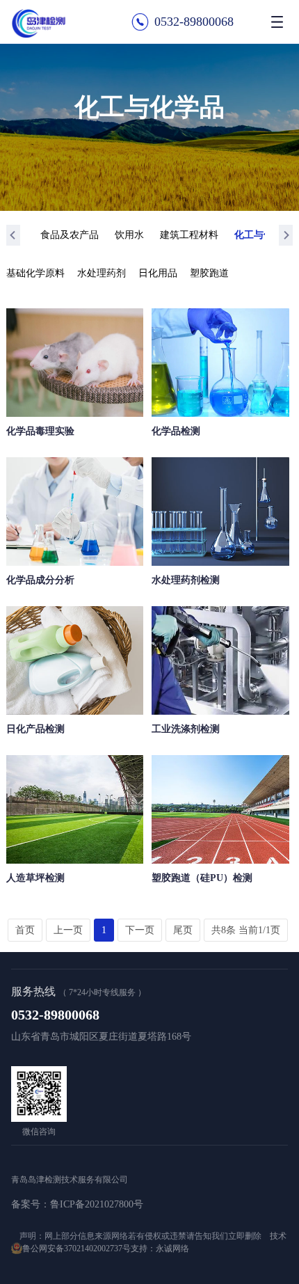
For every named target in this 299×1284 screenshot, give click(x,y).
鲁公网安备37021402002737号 (76, 1248)
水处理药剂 (101, 273)
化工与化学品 (263, 235)
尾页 (183, 930)
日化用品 (157, 273)
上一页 (68, 930)
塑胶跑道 (209, 273)
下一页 (139, 930)
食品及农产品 (69, 235)
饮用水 (129, 235)
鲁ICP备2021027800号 (96, 1204)
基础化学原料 (35, 273)
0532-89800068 (194, 22)
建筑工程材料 (189, 235)
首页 (25, 930)
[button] (13, 235)
